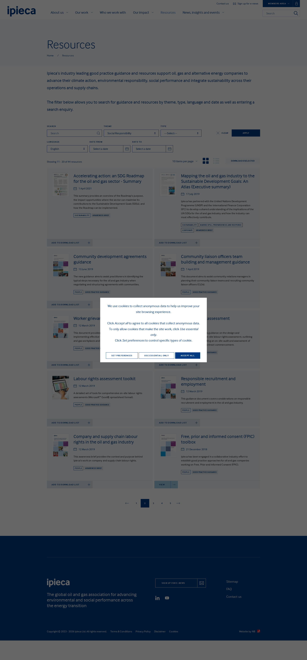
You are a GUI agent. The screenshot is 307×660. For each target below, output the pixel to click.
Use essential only (156, 355)
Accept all (188, 355)
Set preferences (121, 355)
